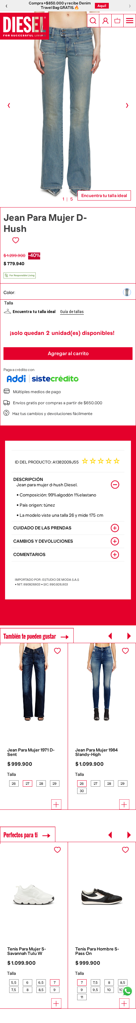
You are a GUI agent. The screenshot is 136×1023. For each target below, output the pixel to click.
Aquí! (101, 6)
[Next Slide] (129, 636)
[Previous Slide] (110, 636)
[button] (129, 292)
